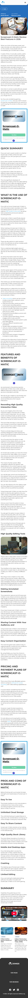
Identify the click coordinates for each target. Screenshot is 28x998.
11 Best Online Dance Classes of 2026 (6, 940)
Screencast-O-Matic (7, 100)
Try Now (14, 135)
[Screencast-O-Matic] (14, 117)
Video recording (7, 298)
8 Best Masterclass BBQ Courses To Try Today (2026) (21, 940)
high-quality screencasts (13, 211)
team (9, 721)
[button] (25, 2)
